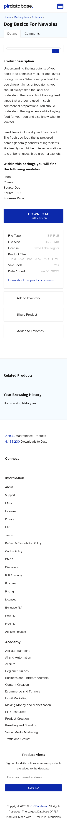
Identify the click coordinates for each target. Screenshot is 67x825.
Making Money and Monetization (28, 705)
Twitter (17, 468)
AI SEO (10, 664)
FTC (7, 527)
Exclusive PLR (13, 607)
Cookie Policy (13, 551)
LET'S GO (33, 787)
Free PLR (10, 623)
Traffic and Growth (18, 739)
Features (10, 583)
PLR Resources (15, 712)
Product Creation (17, 719)
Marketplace (21, 17)
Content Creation (17, 685)
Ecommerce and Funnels (22, 692)
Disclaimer (11, 567)
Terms (9, 535)
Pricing (9, 591)
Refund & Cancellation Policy (23, 543)
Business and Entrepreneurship (27, 678)
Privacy (9, 519)
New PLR (10, 615)
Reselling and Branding (21, 725)
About (9, 487)
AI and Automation (18, 658)
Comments (32, 34)
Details (12, 34)
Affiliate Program (15, 632)
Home (7, 17)
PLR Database (18, 6)
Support (10, 495)
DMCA (9, 559)
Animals (37, 17)
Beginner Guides (17, 671)
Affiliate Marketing (17, 651)
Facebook (8, 468)
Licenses (10, 511)
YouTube (33, 467)
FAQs (8, 503)
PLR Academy (14, 575)
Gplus (25, 467)
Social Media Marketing (21, 732)
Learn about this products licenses (31, 280)
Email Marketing (16, 698)
